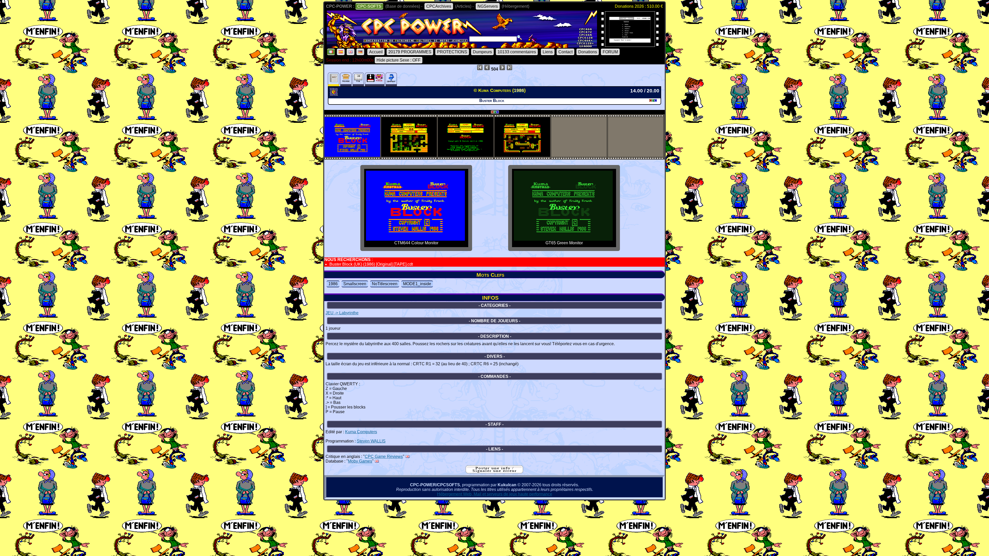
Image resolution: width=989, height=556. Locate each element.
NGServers (488, 6)
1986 (333, 284)
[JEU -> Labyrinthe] (334, 94)
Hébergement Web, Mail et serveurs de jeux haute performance (494, 494)
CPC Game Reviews (384, 456)
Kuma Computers (361, 432)
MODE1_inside (417, 284)
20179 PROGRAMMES (409, 52)
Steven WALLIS (371, 441)
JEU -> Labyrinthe (342, 313)
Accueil (376, 52)
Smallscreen (354, 284)
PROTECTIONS (452, 52)
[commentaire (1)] (391, 79)
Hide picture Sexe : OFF (399, 60)
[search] (519, 37)
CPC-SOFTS (369, 6)
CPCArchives (438, 6)
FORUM (610, 52)
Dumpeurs (482, 52)
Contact (565, 52)
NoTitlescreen (384, 284)
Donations (587, 52)
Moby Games (360, 461)
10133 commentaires (517, 52)
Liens (548, 52)
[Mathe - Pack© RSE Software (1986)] (630, 45)
